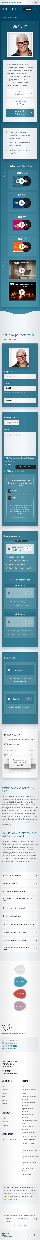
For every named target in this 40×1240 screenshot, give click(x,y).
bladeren (11, 483)
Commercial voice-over (29, 1136)
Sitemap (34, 1219)
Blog (23, 1086)
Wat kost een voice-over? (11, 884)
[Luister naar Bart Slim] (20, 44)
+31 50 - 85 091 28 (11, 1046)
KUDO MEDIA (20, 969)
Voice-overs (5, 1121)
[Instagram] (20, 1226)
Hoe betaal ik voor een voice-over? (14, 892)
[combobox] (20, 400)
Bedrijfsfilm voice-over (29, 1147)
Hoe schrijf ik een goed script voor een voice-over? (18, 900)
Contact (4, 1104)
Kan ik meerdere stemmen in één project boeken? (16, 948)
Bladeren (5, 1090)
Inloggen (28, 9)
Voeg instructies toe (26, 467)
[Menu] (35, 9)
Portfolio (4, 1093)
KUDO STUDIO (20, 994)
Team (3, 1097)
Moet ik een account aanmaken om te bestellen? (19, 924)
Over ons (4, 1100)
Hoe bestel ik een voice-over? (12, 875)
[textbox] (12, 422)
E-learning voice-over (28, 1133)
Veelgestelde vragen (28, 1090)
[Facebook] (15, 1226)
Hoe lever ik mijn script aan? (12, 916)
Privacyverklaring (23, 1219)
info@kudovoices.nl (11, 1043)
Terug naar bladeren (10, 17)
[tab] (20, 490)
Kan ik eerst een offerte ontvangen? (14, 932)
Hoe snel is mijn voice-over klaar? (14, 908)
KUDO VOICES (10, 9)
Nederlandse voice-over (29, 1140)
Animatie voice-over (28, 1143)
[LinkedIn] (25, 1226)
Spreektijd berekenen (9, 1139)
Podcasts (5, 1125)
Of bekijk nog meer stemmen (14, 392)
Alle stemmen (26, 1174)
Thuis (3, 1086)
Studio (4, 1118)
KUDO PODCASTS (20, 1006)
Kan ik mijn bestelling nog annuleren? (15, 940)
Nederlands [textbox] (10, 400)
